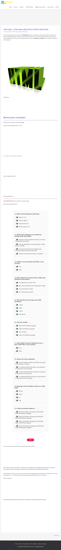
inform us (11, 475)
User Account (50, 7)
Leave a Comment (7, 31)
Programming (18, 31)
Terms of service (33, 544)
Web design (25, 31)
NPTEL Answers (29, 7)
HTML (13, 31)
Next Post (57, 535)
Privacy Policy (25, 544)
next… (30, 439)
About (20, 544)
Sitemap (44, 544)
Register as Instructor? (40, 7)
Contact (57, 7)
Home (10, 7)
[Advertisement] (30, 16)
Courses (15, 7)
